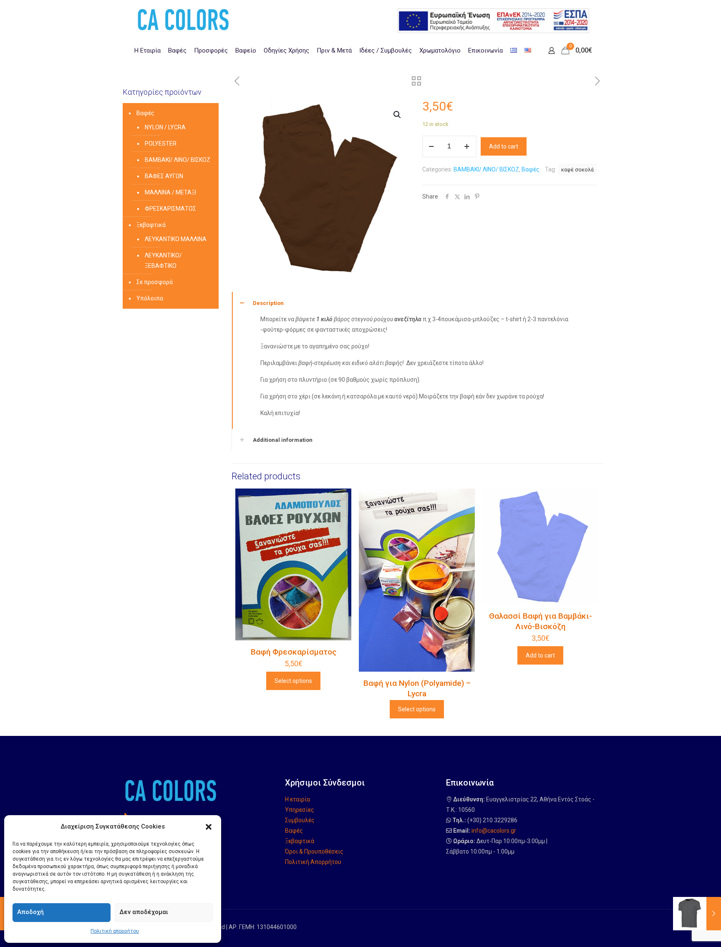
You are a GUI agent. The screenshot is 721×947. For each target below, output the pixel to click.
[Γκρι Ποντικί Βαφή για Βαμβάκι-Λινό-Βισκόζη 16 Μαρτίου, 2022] (697, 913)
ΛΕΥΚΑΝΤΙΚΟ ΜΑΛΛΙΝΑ (176, 239)
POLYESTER (160, 143)
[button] (208, 827)
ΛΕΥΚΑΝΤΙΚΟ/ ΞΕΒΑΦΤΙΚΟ (163, 260)
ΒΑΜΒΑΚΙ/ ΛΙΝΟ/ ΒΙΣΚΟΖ (486, 169)
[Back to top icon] (681, 930)
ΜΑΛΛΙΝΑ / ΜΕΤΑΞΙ (170, 192)
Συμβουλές (300, 820)
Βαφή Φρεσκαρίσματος (293, 652)
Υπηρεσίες (299, 809)
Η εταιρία (297, 799)
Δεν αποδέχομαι (143, 912)
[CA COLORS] (183, 19)
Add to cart (503, 146)
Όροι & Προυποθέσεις (314, 851)
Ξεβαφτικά (151, 225)
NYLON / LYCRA (165, 127)
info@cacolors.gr (493, 830)
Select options (293, 681)
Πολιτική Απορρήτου (313, 862)
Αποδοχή (30, 912)
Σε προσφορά (154, 282)
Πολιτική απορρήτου (115, 931)
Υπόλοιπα (149, 298)
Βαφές (530, 169)
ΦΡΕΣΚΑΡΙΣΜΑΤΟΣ (170, 208)
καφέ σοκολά (577, 169)
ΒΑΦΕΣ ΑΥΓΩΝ (164, 176)
